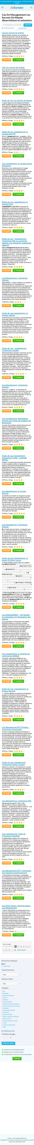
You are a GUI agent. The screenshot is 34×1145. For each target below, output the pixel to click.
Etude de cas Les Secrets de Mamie (17, 100)
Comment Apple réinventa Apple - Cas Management (16, 907)
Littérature (5, 999)
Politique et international (9, 1010)
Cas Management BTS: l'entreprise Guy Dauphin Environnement (16, 872)
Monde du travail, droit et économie (11, 1006)
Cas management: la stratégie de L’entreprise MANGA (16, 655)
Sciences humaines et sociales (10, 1020)
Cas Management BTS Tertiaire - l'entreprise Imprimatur (15, 728)
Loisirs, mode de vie (7, 1001)
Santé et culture (7, 1018)
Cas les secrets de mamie (13, 33)
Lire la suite (6, 59)
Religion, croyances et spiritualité (11, 1016)
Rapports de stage (7, 1014)
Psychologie (6, 1012)
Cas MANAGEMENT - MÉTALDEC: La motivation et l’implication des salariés (16, 617)
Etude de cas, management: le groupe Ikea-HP (15, 133)
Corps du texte (6, 966)
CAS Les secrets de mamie (13, 67)
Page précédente (9, 946)
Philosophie (6, 1008)
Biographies (6, 993)
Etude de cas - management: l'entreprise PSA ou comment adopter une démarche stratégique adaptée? (16, 242)
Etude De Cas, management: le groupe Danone (15, 690)
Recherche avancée (8, 1043)
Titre (4, 964)
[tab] (17, 1031)
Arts (4, 991)
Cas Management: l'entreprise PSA (16, 801)
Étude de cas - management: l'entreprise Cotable (14, 349)
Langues (5, 997)
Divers (4, 1027)
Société (5, 1022)
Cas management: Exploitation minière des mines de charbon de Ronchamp (16, 421)
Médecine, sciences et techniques (11, 1004)
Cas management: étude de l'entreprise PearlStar (13, 835)
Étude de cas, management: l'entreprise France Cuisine (14, 763)
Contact (17, 3)
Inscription (17, 1058)
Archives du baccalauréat (9, 1025)
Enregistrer (19, 59)
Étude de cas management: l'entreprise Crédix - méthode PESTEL (14, 458)
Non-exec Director (17, 1)
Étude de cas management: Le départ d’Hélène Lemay (15, 559)
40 (15, 950)
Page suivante (21, 950)
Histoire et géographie (8, 995)
